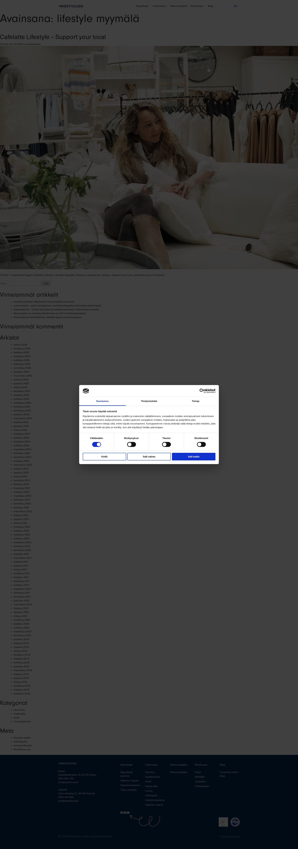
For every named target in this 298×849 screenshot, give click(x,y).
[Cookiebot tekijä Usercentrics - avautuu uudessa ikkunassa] (201, 391)
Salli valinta (149, 456)
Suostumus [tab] (102, 401)
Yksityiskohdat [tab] (149, 401)
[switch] (131, 444)
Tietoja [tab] (195, 401)
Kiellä (104, 456)
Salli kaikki (193, 456)
